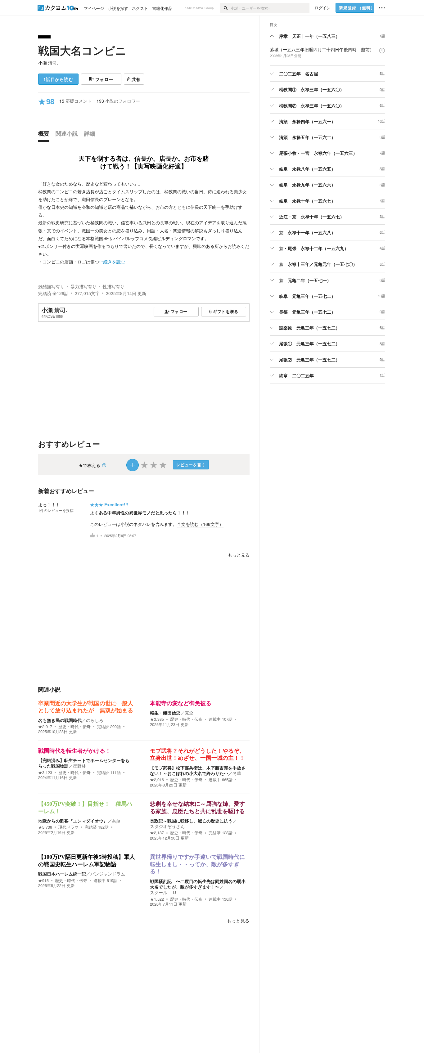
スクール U (163, 892)
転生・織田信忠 (165, 713)
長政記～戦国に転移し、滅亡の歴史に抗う (191, 821)
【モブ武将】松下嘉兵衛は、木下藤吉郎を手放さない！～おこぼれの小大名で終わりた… (198, 770)
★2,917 (45, 726)
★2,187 (157, 832)
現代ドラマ (68, 827)
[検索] (225, 8)
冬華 (236, 773)
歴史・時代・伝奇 (74, 726)
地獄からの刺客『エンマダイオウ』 (73, 821)
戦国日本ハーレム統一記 (62, 874)
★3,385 (157, 719)
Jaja (116, 821)
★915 (43, 880)
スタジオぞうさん (167, 826)
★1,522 (157, 899)
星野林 (79, 766)
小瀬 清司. (48, 63)
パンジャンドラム (107, 874)
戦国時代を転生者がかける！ (74, 751)
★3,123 (45, 772)
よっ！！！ (49, 504)
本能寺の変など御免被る (180, 703)
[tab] (45, 135)
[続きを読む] (144, 223)
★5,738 (45, 827)
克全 (189, 713)
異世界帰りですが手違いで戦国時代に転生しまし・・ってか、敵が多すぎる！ (197, 864)
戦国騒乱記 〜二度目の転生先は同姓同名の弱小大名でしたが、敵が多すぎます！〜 (198, 884)
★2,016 (157, 779)
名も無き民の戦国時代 (60, 720)
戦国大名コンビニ (82, 50)
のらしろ (94, 720)
